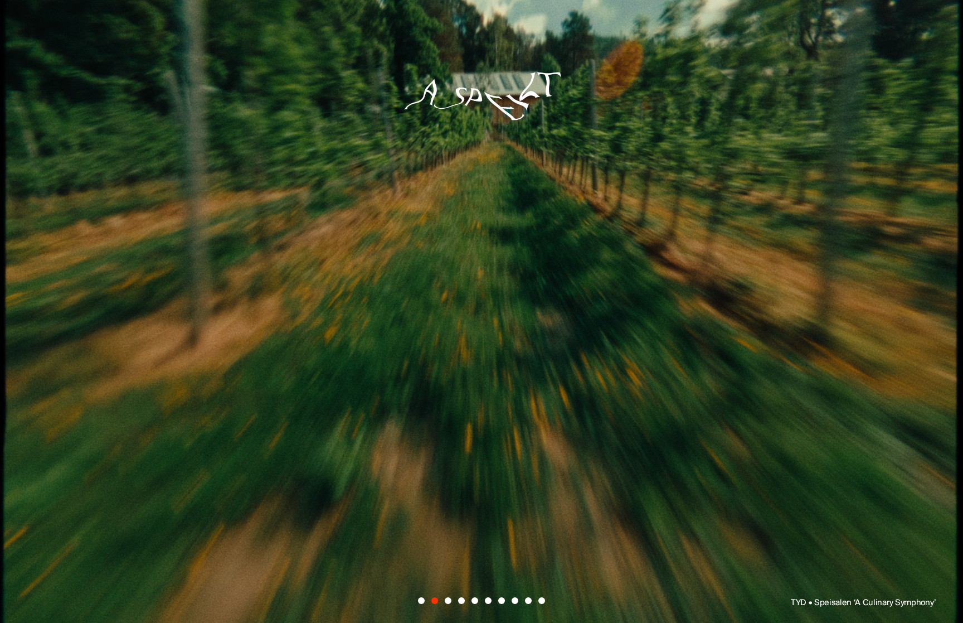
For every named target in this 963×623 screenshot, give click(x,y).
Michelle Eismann (634, 295)
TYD (214, 256)
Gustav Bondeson (283, 334)
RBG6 (735, 334)
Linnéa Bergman (548, 334)
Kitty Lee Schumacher (333, 295)
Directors (370, 459)
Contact (584, 459)
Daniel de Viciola (389, 256)
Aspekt (481, 85)
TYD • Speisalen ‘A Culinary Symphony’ (863, 602)
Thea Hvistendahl (470, 373)
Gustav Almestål (645, 256)
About (480, 459)
